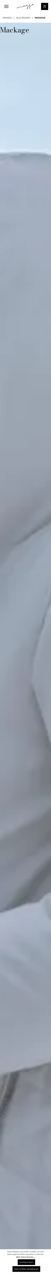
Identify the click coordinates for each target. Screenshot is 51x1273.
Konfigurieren (26, 1262)
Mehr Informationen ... (25, 1257)
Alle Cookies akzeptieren (26, 1269)
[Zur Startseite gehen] (25, 6)
